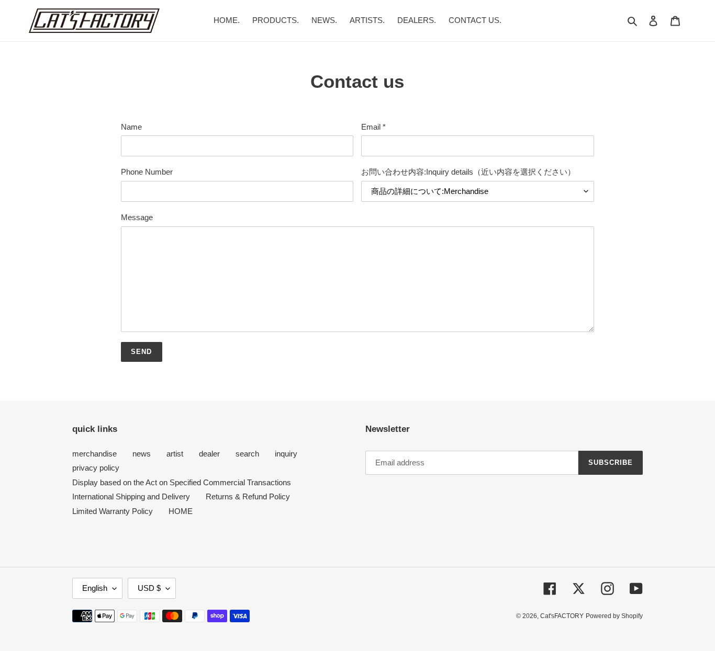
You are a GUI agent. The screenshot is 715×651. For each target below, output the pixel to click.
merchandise (94, 453)
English (94, 588)
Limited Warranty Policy (112, 511)
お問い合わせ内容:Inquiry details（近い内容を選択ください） (468, 171)
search (247, 453)
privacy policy (95, 467)
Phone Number (147, 171)
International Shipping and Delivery (131, 496)
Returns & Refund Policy (248, 496)
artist (174, 453)
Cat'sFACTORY (562, 616)
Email (373, 126)
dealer (209, 453)
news (141, 453)
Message (137, 217)
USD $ (149, 588)
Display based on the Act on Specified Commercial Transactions (181, 482)
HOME (181, 511)
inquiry (286, 453)
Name (131, 126)
